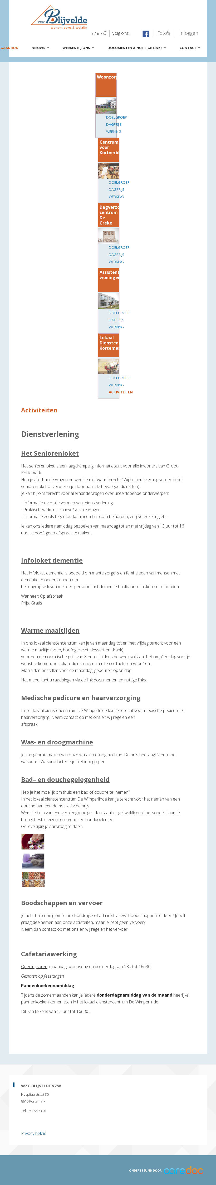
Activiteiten (121, 392)
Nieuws (40, 48)
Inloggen (188, 33)
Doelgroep (116, 117)
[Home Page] (113, 17)
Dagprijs (114, 124)
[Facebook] (146, 34)
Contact (190, 48)
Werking (113, 131)
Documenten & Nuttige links (136, 48)
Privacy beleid (33, 1133)
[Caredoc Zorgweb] (183, 1170)
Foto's (163, 33)
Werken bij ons (78, 48)
